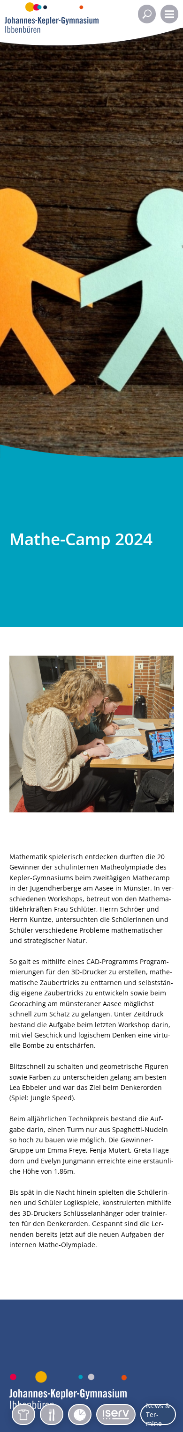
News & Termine (158, 1414)
